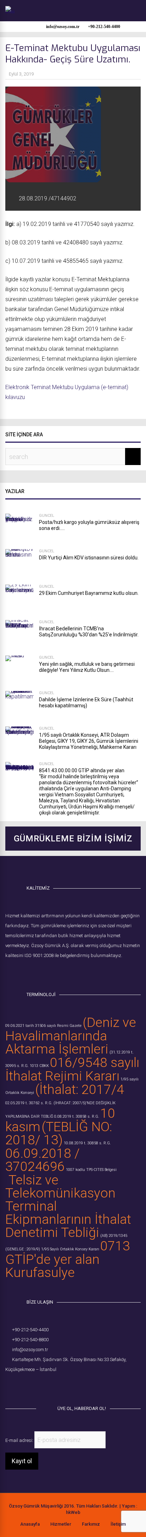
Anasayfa (30, 1524)
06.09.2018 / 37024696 (42, 1159)
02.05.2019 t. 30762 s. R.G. (28, 1103)
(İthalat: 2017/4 (79, 1089)
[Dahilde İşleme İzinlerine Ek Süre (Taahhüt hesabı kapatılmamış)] (19, 705)
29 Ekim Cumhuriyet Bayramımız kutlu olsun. (89, 593)
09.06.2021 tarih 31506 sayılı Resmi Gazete (43, 1025)
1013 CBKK (39, 1065)
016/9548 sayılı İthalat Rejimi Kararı (72, 1069)
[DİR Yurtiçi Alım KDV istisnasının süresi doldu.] (19, 563)
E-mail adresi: (19, 1440)
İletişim (118, 1524)
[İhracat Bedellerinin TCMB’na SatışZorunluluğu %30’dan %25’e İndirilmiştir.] (19, 634)
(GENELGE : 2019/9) (22, 1249)
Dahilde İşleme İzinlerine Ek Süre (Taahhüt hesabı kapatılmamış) (86, 702)
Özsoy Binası (83, 1359)
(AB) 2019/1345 (113, 1235)
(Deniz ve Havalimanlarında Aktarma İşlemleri (70, 1035)
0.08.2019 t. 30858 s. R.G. (76, 1116)
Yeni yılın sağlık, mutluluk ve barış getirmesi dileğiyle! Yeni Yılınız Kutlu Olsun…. (87, 667)
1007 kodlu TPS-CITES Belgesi (91, 1169)
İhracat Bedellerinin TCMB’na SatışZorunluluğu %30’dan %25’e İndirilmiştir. (89, 631)
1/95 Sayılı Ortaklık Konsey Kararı (70, 1249)
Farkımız (91, 1524)
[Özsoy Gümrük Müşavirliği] (10, 11)
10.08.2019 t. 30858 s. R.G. (87, 1143)
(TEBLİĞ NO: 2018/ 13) (58, 1133)
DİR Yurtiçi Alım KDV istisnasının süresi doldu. (89, 557)
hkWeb (73, 1512)
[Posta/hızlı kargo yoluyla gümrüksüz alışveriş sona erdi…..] (19, 528)
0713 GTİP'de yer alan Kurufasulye (67, 1259)
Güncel (46, 515)
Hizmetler (60, 1524)
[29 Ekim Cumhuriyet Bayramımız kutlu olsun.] (19, 599)
